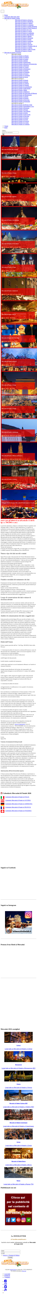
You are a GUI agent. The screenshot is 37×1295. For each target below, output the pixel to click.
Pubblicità (7, 1275)
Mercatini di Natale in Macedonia (20, 88)
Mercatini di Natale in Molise (23, 36)
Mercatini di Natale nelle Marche (24, 34)
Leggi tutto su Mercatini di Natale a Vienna (18, 1087)
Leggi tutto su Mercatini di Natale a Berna (18, 1165)
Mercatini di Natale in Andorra (20, 57)
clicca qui (24, 1271)
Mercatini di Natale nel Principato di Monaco (24, 93)
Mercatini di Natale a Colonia (9, 479)
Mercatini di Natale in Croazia (20, 67)
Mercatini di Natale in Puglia (23, 39)
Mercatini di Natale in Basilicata (24, 21)
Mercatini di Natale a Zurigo (9, 408)
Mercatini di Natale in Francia (19, 74)
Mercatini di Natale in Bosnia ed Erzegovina (24, 64)
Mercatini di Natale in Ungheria (20, 124)
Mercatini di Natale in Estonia (19, 70)
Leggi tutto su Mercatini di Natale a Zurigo (18, 1145)
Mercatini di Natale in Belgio (19, 61)
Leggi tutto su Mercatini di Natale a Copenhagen (18, 1126)
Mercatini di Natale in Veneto (23, 51)
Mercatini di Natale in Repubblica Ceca (22, 106)
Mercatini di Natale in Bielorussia (20, 62)
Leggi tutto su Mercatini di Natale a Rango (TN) (18, 1184)
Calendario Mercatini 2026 (11, 16)
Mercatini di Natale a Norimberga (10, 220)
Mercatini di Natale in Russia (19, 109)
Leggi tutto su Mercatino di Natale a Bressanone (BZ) (18, 1068)
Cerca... (4, 130)
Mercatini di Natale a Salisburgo (10, 432)
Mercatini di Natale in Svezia (19, 119)
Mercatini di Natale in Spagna (19, 118)
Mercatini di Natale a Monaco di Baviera (12, 455)
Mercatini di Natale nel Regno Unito (21, 105)
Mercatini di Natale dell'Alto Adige (10, 338)
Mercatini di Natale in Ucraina (20, 122)
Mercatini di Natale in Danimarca (20, 69)
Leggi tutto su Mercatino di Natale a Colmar (18, 1049)
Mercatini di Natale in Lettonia (20, 83)
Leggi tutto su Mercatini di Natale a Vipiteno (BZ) (18, 1107)
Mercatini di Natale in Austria (19, 59)
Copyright (7, 1274)
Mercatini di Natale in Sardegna (24, 41)
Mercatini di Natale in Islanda (19, 82)
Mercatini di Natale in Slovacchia (20, 114)
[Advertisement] (18, 841)
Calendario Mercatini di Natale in (17, 797)
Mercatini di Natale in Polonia (19, 98)
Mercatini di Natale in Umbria (23, 47)
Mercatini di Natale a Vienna (9, 173)
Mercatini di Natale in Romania (20, 108)
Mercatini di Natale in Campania (24, 25)
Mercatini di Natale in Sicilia (23, 43)
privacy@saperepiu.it (20, 724)
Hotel (5, 127)
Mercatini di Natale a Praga (9, 267)
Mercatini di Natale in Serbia (19, 113)
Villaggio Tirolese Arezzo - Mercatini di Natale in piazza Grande (18, 502)
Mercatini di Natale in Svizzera (20, 121)
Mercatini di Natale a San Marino (20, 111)
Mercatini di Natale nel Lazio (23, 30)
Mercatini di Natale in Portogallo (20, 101)
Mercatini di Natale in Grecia (19, 77)
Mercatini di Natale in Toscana (23, 44)
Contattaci (7, 1277)
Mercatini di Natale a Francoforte (10, 243)
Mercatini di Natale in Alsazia (9, 361)
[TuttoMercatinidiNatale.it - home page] (15, 9)
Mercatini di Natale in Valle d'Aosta (25, 49)
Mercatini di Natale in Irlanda (19, 80)
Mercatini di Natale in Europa (12, 52)
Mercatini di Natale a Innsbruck (10, 290)
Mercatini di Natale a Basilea (9, 196)
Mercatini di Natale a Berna (9, 314)
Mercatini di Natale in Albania (20, 56)
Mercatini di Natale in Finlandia (20, 72)
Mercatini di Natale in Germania (20, 75)
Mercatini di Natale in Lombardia (24, 33)
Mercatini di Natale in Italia (12, 18)
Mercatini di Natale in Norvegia (20, 100)
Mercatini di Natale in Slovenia (20, 116)
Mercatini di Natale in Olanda (19, 96)
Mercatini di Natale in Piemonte (24, 38)
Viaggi (6, 126)
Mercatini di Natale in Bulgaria (20, 65)
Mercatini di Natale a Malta (19, 90)
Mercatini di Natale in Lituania (20, 85)
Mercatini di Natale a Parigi (9, 385)
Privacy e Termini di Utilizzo (11, 1255)
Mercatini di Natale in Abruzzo (24, 20)
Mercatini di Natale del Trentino (10, 149)
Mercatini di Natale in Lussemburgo (21, 87)
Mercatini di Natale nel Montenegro (21, 95)
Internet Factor (13, 1269)
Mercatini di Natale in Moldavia (20, 92)
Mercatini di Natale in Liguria (23, 31)
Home (6, 15)
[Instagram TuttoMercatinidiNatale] (18, 933)
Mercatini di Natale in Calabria (24, 23)
